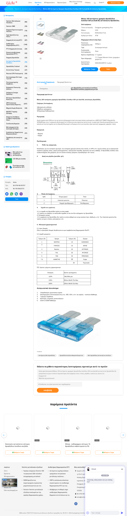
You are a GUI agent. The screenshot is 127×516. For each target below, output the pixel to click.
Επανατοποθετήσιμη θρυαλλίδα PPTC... (16, 53)
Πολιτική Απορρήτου (10, 490)
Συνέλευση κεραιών (16, 123)
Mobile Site (7, 487)
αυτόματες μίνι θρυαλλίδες (47, 355)
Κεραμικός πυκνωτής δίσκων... (16, 88)
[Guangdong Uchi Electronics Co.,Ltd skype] (16, 193)
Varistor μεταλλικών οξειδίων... (16, 21)
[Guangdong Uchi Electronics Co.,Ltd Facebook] (75, 503)
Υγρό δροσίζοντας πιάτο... (16, 35)
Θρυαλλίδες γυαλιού (16, 66)
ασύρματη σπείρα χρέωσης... (16, 93)
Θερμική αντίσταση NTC (16, 40)
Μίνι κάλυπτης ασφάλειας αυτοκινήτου (17, 153)
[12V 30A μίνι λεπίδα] (8, 160)
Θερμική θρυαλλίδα (16, 57)
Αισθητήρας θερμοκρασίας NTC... (16, 44)
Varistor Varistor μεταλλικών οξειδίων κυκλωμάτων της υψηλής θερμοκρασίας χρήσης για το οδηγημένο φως (33, 493)
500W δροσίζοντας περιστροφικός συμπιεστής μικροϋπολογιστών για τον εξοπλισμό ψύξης (32, 483)
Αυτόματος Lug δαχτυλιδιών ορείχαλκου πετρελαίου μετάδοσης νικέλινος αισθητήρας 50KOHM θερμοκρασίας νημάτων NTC (59, 474)
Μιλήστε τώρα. (115, 2)
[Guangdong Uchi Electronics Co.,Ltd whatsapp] (11, 193)
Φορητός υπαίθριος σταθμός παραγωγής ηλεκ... (16, 118)
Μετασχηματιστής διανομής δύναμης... (16, 128)
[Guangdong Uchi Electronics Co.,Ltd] (11, 3)
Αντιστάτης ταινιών (16, 70)
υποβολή (48, 390)
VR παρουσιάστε (9, 476)
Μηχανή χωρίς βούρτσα (16, 108)
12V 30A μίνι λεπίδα (19, 159)
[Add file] (87, 513)
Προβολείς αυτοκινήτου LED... (16, 138)
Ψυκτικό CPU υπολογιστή (16, 73)
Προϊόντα (7, 473)
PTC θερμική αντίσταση (16, 49)
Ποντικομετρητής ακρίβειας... (16, 83)
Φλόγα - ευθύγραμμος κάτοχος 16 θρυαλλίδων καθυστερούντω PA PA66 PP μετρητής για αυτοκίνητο (77, 446)
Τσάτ (16, 199)
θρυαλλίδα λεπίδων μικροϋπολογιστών (71, 355)
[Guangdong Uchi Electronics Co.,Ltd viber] (21, 193)
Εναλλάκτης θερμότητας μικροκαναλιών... (16, 133)
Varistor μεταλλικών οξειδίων (32, 467)
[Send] (122, 513)
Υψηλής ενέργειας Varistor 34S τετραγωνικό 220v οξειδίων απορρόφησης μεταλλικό (33, 473)
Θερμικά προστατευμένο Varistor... (16, 30)
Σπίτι (6, 471)
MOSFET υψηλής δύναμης (16, 112)
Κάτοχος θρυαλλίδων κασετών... (16, 98)
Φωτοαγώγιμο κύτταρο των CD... (16, 78)
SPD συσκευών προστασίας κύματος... (16, 103)
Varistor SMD (16, 26)
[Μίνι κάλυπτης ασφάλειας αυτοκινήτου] (8, 154)
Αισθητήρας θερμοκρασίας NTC (59, 467)
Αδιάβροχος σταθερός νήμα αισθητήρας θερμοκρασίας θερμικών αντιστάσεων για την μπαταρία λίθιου (60, 493)
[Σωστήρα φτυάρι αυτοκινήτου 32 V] (8, 167)
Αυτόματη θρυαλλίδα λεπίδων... (16, 62)
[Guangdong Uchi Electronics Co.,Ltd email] (6, 193)
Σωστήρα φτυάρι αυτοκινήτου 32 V (18, 166)
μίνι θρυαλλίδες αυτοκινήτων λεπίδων (99, 355)
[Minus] (122, 469)
